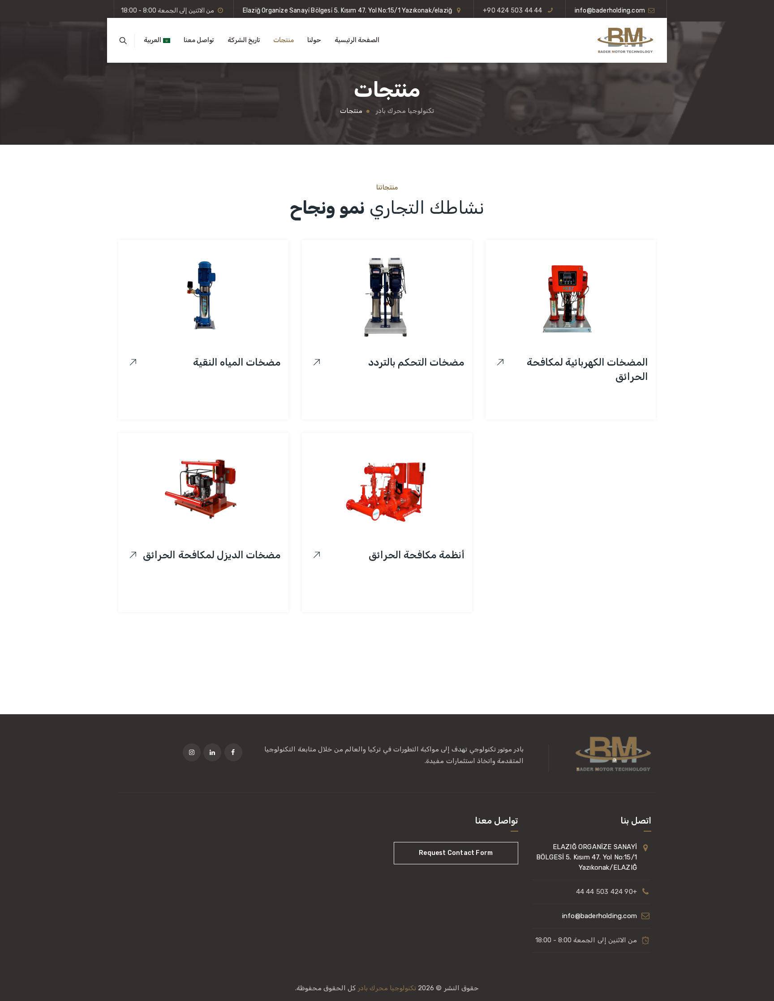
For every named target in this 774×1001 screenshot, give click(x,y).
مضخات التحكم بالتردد (416, 362)
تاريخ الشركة (244, 40)
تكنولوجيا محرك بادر (387, 988)
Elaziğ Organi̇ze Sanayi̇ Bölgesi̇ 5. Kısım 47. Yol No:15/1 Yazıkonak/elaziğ (347, 10)
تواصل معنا (199, 40)
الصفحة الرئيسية (357, 40)
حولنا (314, 40)
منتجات (283, 40)
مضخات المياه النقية (237, 362)
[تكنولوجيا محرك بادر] (625, 40)
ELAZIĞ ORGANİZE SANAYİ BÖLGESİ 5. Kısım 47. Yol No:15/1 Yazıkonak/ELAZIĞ (586, 857)
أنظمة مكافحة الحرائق (416, 555)
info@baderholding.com (610, 10)
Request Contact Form (456, 853)
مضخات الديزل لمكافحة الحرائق (212, 555)
